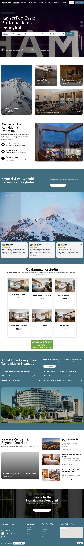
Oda (29, 33)
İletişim (64, 2)
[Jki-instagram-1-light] (81, 22)
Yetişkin (42, 33)
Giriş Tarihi (5, 33)
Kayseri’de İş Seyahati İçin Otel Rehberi (19, 473)
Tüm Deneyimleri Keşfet (58, 185)
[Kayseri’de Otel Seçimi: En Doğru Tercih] (51, 444)
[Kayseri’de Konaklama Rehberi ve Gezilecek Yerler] (51, 475)
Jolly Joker (48, 2)
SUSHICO (41, 2)
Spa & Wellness (56, 2)
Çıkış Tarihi (17, 33)
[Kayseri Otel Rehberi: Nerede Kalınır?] (51, 459)
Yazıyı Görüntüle (7, 476)
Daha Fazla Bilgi (49, 366)
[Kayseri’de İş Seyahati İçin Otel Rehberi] (20, 465)
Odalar (23, 2)
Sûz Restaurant (32, 2)
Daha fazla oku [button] (33, 255)
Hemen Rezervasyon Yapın (42, 510)
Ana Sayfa (16, 2)
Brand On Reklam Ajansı (19, 543)
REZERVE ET (69, 33)
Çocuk (54, 33)
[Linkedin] (81, 26)
